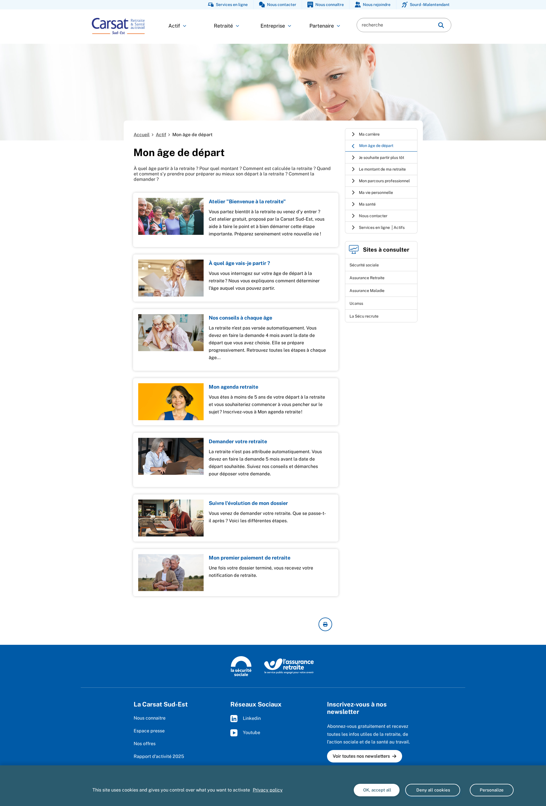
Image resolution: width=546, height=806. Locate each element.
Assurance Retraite (366, 277)
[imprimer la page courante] (325, 624)
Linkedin (251, 718)
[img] (441, 25)
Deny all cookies (432, 790)
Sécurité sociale (364, 265)
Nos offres (145, 743)
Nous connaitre (150, 718)
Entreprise (272, 26)
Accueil (142, 134)
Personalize (492, 790)
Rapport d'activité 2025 (159, 756)
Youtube (251, 732)
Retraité (223, 26)
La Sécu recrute (364, 316)
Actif (174, 26)
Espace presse (149, 731)
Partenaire (321, 26)
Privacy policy (268, 790)
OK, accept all (376, 790)
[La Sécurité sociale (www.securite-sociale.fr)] (241, 666)
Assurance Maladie (366, 290)
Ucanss (356, 303)
